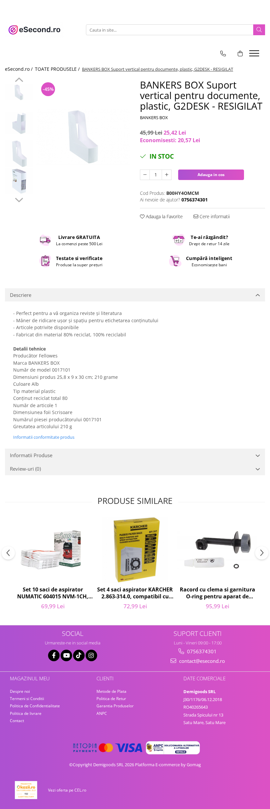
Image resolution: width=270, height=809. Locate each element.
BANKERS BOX (154, 117)
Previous (19, 80)
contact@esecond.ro (201, 661)
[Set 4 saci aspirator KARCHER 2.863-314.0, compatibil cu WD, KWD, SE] (135, 550)
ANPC (101, 713)
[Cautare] (259, 29)
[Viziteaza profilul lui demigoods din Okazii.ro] (26, 790)
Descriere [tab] (20, 295)
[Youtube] (66, 655)
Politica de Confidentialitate (35, 706)
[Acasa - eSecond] (38, 30)
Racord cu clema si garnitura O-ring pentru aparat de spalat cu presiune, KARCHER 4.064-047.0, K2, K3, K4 (217, 593)
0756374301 (201, 651)
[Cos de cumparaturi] (240, 53)
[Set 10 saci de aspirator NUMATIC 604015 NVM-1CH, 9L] (53, 550)
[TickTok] (79, 655)
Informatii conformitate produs (43, 437)
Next (19, 199)
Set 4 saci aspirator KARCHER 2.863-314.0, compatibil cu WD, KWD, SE (135, 593)
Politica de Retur (111, 698)
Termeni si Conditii (27, 698)
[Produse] (255, 55)
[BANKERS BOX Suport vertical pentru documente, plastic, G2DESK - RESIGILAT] (83, 137)
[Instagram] (91, 655)
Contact (17, 720)
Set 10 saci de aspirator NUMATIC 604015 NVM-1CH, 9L (52, 593)
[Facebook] (54, 655)
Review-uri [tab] (25, 468)
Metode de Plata (111, 691)
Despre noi (20, 691)
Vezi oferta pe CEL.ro (67, 790)
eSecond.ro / (19, 69)
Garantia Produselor (115, 706)
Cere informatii (214, 216)
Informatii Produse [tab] (31, 455)
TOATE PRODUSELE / (58, 69)
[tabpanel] (83, 137)
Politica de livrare (25, 713)
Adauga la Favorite (164, 216)
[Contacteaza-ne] (223, 53)
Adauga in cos (211, 174)
